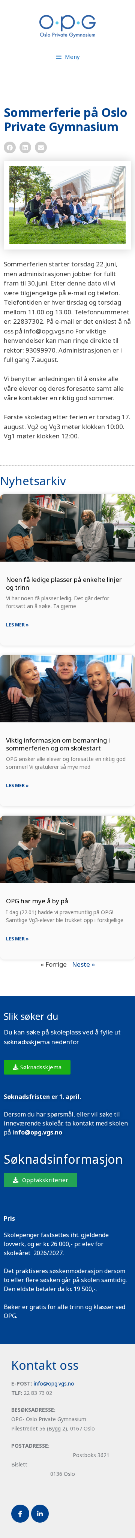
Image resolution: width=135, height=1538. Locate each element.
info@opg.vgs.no (54, 1383)
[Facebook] (20, 1514)
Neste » (83, 964)
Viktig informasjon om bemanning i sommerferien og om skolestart (58, 744)
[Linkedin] (40, 1514)
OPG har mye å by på (37, 901)
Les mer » (17, 625)
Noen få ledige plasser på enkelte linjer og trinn (64, 583)
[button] (10, 148)
